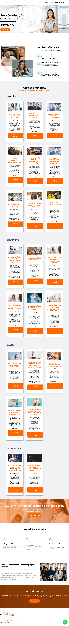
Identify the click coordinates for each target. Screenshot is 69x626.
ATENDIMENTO (63, 2)
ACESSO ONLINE (54, 2)
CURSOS (46, 2)
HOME (40, 2)
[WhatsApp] (65, 622)
